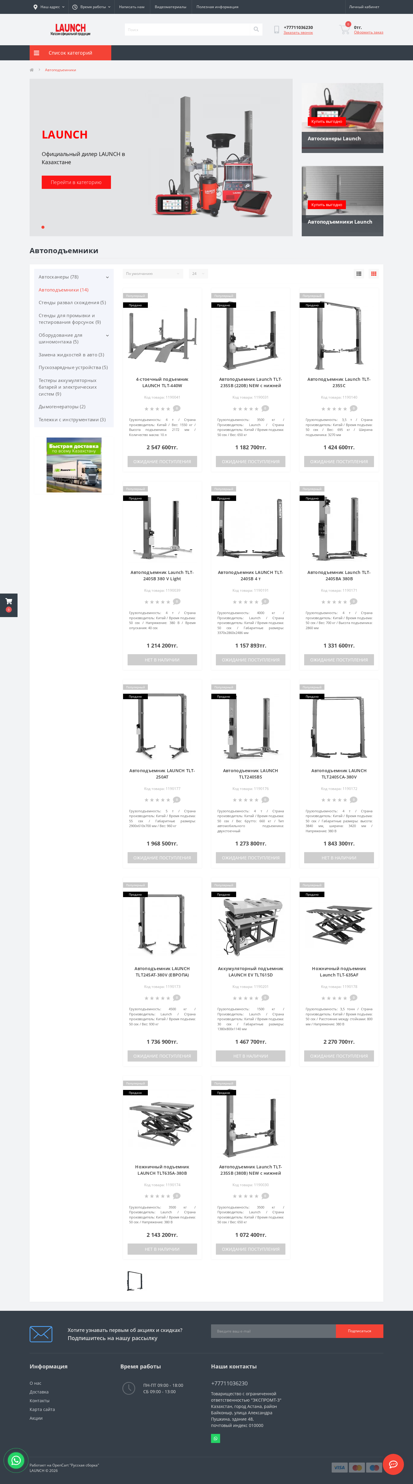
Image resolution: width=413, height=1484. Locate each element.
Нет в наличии (162, 660)
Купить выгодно (326, 121)
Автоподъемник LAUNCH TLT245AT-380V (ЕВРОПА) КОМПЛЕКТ (162, 975)
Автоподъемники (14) (64, 290)
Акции (36, 1418)
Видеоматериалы (170, 6)
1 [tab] (42, 227)
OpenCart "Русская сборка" (75, 1465)
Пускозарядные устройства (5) (73, 367)
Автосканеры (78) (59, 277)
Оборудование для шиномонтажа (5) (61, 338)
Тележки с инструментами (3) (72, 419)
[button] (9, 605)
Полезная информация (218, 6)
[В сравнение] (192, 306)
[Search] (256, 30)
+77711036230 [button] (229, 1383)
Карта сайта (42, 1409)
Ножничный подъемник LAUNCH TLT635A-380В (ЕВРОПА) (162, 1173)
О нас (35, 1383)
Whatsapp (215, 1438)
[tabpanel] (161, 157)
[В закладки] (192, 296)
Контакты (40, 1400)
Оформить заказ (368, 32)
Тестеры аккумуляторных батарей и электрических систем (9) (68, 387)
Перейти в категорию (76, 182)
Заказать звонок (298, 32)
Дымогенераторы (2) (62, 406)
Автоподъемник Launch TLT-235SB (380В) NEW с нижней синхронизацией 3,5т (250, 1173)
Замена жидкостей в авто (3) (71, 355)
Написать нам (132, 6)
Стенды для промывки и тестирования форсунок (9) (70, 318)
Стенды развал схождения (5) (72, 302)
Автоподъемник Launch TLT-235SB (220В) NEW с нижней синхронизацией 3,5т (250, 385)
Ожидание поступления (162, 461)
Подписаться (359, 1330)
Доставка (39, 1392)
